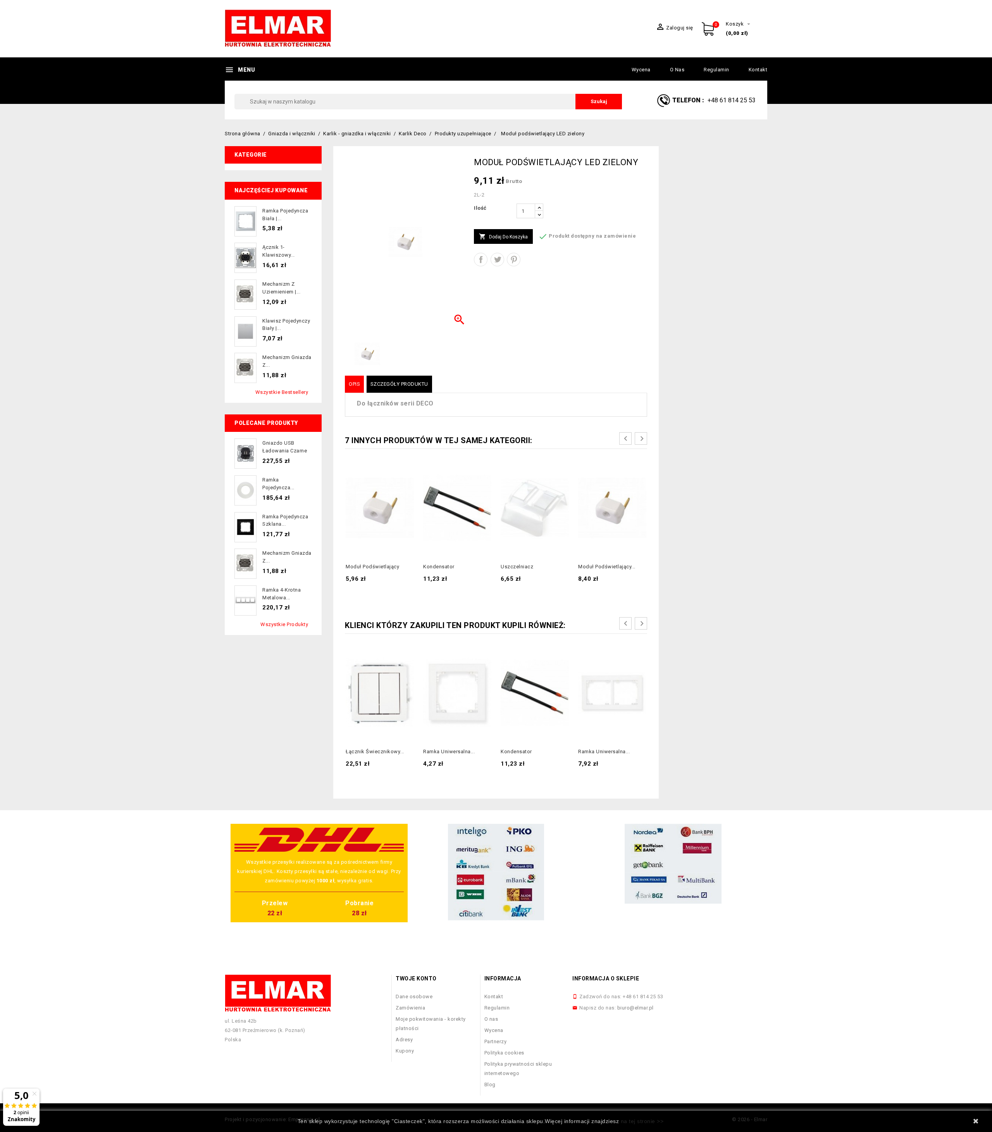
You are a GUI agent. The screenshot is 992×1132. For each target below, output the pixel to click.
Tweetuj (497, 259)
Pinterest (513, 259)
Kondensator (439, 566)
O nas (677, 69)
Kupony (405, 1051)
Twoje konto (416, 978)
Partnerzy (495, 1041)
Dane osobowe (414, 996)
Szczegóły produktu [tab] (399, 384)
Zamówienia (410, 1008)
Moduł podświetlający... (607, 566)
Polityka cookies (504, 1053)
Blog (490, 1084)
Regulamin (716, 69)
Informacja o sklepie (605, 978)
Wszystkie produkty (284, 624)
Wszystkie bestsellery (281, 392)
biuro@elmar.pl (635, 1008)
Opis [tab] (354, 384)
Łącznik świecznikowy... (375, 751)
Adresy (404, 1039)
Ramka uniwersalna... (449, 751)
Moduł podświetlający (372, 566)
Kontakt (758, 69)
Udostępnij (480, 259)
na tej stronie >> (642, 1121)
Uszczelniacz (517, 566)
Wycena (641, 69)
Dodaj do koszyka (503, 236)
